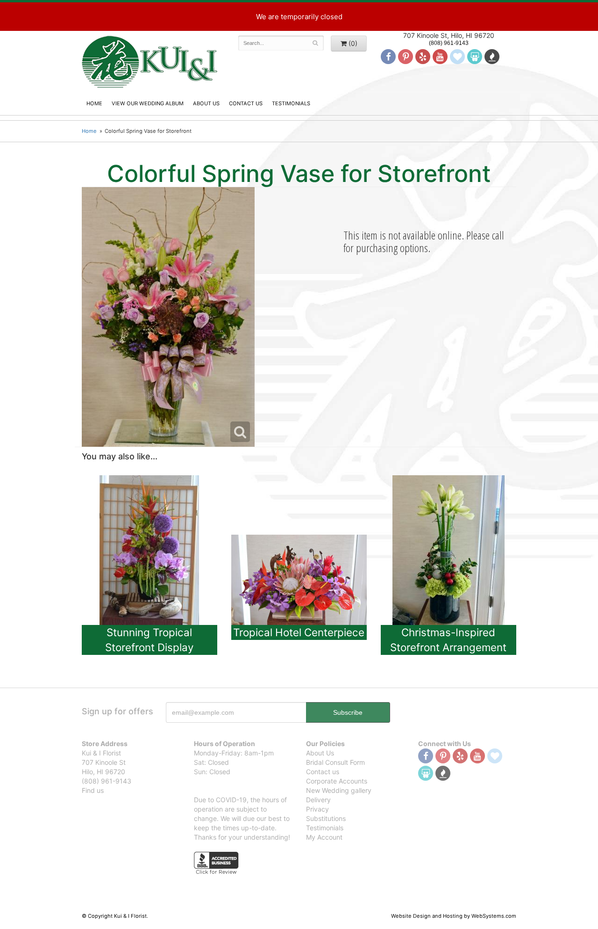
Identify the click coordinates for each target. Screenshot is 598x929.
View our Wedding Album (148, 103)
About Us (206, 103)
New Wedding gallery (338, 790)
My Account (324, 837)
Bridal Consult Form (335, 762)
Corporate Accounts (336, 781)
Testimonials (291, 103)
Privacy (317, 809)
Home (94, 103)
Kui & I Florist (149, 61)
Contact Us (246, 103)
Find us (93, 790)
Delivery (318, 800)
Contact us (322, 772)
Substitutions (326, 818)
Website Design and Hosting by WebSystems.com (453, 916)
